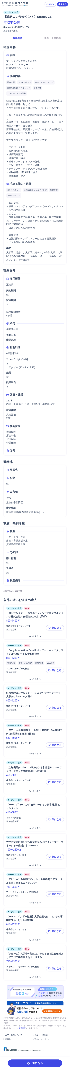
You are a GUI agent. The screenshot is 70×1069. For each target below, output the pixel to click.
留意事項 (22, 1028)
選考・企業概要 (52, 38)
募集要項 (17, 38)
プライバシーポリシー (42, 1039)
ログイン (50, 4)
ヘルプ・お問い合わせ (12, 1035)
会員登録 (62, 4)
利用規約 (7, 1039)
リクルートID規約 (40, 1035)
